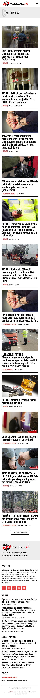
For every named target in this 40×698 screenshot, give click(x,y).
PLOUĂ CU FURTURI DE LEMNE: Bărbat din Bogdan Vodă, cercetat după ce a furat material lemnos (20, 518)
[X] (19, 588)
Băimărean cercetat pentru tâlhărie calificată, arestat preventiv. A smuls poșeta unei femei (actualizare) (20, 186)
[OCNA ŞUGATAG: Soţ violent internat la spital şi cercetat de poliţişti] (20, 422)
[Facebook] (4, 588)
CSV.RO (11, 691)
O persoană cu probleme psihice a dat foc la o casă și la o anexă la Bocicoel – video (19, 600)
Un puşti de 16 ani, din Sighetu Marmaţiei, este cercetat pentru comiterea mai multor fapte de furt (20, 317)
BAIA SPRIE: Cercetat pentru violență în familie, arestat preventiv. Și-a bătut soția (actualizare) (16, 55)
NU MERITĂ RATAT (8, 370)
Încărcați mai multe (19, 532)
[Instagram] (9, 588)
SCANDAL (5, 486)
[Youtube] (24, 588)
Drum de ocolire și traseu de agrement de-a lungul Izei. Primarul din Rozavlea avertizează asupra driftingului (19, 643)
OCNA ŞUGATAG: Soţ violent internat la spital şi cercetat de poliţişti (19, 438)
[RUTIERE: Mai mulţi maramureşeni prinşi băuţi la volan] (20, 386)
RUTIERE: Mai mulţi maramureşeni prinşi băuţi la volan (19, 401)
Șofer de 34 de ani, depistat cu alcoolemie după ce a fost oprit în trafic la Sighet (18, 663)
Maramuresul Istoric (9, 324)
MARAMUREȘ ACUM (8, 194)
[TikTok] (14, 588)
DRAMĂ (5, 63)
